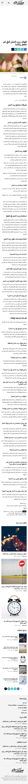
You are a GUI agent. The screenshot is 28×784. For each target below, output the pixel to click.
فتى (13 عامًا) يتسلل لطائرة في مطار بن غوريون (10, 668)
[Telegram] (16, 49)
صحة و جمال (23, 38)
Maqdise (22, 77)
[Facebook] (25, 49)
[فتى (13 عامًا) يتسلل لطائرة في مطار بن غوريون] (23, 669)
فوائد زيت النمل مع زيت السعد (12, 514)
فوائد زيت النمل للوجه (22, 514)
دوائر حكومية (15, 681)
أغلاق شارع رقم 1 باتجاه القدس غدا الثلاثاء (15, 554)
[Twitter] (22, 49)
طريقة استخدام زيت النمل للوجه (20, 513)
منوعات (25, 590)
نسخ (25, 508)
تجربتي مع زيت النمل (18, 511)
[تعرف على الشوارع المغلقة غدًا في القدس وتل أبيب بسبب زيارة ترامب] (14, 571)
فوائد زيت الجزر (18, 100)
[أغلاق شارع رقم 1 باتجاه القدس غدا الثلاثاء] (14, 539)
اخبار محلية (24, 556)
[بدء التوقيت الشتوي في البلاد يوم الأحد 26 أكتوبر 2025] (14, 606)
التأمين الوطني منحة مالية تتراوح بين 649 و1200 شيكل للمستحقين (10, 679)
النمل (13, 84)
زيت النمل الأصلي (6, 511)
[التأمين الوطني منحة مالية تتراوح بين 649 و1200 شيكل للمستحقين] (23, 680)
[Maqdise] (25, 78)
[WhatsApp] (19, 49)
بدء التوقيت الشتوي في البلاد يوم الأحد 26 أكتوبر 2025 (15, 622)
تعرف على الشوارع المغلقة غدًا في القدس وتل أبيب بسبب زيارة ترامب (14, 587)
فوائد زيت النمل (11, 513)
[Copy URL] (12, 49)
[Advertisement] (14, 20)
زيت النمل (12, 511)
